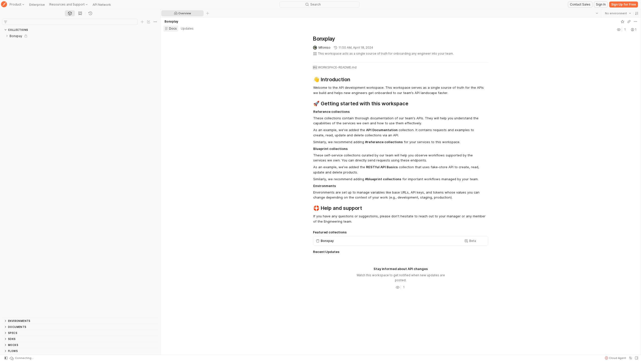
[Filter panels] (6, 21)
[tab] (70, 13)
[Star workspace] (622, 21)
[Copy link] (628, 21)
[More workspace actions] (635, 21)
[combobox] (617, 13)
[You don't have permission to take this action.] (208, 13)
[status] (21, 357)
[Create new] (142, 22)
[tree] (80, 175)
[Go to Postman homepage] (4, 4)
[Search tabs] (597, 13)
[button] (636, 13)
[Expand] (7, 36)
